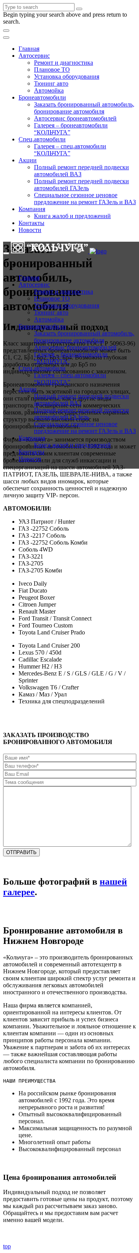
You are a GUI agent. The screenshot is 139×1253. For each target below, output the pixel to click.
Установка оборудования (66, 76)
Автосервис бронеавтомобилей (75, 118)
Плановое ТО (52, 69)
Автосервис (34, 55)
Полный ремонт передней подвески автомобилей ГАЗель (81, 184)
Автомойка (49, 90)
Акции (28, 160)
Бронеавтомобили (42, 97)
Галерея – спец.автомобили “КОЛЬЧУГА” (70, 149)
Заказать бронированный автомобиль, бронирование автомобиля (84, 108)
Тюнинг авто (51, 83)
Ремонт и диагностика (63, 62)
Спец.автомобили (42, 139)
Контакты (31, 223)
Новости (30, 230)
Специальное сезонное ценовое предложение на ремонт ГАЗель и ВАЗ (85, 198)
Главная (29, 48)
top (7, 1246)
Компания (32, 209)
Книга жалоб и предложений (72, 216)
